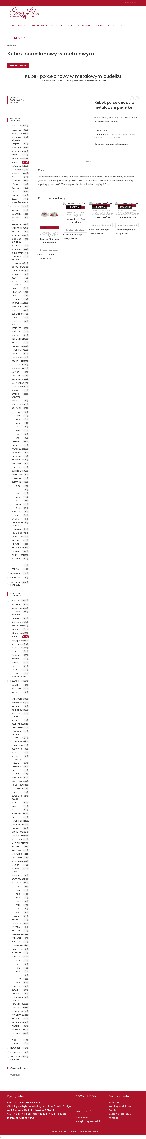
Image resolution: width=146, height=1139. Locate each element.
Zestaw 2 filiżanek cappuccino (49, 241)
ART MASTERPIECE (20, 228)
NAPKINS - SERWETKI (16, 395)
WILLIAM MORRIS (19, 555)
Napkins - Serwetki (20, 173)
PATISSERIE (16, 463)
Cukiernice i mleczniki (17, 138)
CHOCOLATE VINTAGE (17, 258)
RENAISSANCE (18, 478)
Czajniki (15, 143)
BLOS (18, 486)
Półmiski (15, 184)
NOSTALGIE (16, 408)
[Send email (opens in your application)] (14, 2)
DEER (14, 278)
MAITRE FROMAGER (20, 379)
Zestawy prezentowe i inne (20, 200)
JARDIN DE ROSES (19, 350)
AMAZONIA (16, 214)
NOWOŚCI (15, 573)
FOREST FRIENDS (19, 310)
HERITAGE (16, 335)
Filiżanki (55, 234)
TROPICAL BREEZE (19, 536)
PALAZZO (16, 452)
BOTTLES (15, 245)
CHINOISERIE (17, 253)
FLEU (18, 415)
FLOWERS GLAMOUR (20, 306)
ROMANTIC (16, 482)
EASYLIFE (15, 288)
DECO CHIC (17, 274)
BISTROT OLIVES (19, 235)
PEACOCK (16, 467)
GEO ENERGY (17, 314)
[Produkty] (137, 98)
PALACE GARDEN (19, 449)
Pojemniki (16, 180)
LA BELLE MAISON (19, 364)
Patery (15, 177)
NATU (18, 504)
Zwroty (112, 1110)
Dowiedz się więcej (49, 250)
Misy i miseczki (18, 169)
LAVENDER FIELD (18, 368)
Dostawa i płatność (120, 1113)
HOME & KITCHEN (19, 339)
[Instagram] (11, 2)
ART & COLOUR (18, 224)
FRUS (18, 419)
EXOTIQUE (16, 299)
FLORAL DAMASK (19, 303)
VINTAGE (53, 235)
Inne (18, 423)
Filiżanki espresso (20, 158)
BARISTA (15, 231)
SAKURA (15, 519)
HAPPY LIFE (16, 328)
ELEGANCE (16, 292)
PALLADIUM (16, 456)
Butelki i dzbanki (19, 133)
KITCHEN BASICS (19, 357)
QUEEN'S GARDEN (19, 471)
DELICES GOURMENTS (17, 283)
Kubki (96, 137)
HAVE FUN (122, 134)
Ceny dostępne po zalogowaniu (111, 143)
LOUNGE (15, 372)
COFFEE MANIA (18, 263)
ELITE (14, 295)
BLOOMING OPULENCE (16, 240)
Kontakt (113, 1117)
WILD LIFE (15, 551)
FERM (18, 412)
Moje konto (131, 2)
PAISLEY (15, 445)
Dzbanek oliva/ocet (101, 217)
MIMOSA (15, 390)
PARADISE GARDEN (20, 459)
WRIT (18, 438)
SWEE (18, 434)
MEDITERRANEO (18, 386)
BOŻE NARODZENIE (20, 249)
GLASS (14, 317)
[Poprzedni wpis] (132, 98)
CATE (18, 489)
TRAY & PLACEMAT (20, 529)
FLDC (18, 493)
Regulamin (82, 1117)
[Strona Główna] (40, 80)
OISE (18, 426)
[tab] (88, 161)
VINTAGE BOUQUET (20, 547)
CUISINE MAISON (19, 270)
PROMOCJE (15, 577)
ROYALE (15, 515)
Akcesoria (16, 130)
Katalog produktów (120, 1106)
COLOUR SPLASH (19, 267)
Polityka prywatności (88, 1121)
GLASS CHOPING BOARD (19, 323)
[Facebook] (8, 2)
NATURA (15, 400)
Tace (14, 191)
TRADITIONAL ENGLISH (17, 524)
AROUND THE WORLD (17, 219)
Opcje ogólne (18, 65)
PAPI (18, 430)
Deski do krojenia (20, 147)
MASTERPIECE (18, 383)
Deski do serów (19, 151)
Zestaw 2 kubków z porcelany (75, 221)
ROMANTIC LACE (19, 511)
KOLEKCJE (132, 134)
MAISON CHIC (18, 375)
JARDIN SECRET (18, 353)
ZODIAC (15, 569)
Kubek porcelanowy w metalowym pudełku (86, 80)
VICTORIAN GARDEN (20, 540)
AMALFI (15, 210)
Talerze (15, 195)
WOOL (79, 216)
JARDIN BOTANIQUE (20, 346)
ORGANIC (16, 441)
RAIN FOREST (17, 474)
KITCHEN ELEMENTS (20, 361)
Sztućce (15, 188)
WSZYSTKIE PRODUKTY (110, 137)
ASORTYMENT (111, 134)
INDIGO (15, 342)
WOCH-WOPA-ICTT (19, 560)
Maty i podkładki (19, 166)
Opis (88, 161)
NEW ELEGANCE (18, 404)
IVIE (17, 500)
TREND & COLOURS (20, 533)
